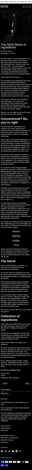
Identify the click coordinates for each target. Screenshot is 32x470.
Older (27, 383)
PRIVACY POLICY (7, 440)
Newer (5, 383)
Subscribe (4, 393)
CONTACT (4, 442)
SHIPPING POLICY (8, 435)
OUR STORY (5, 426)
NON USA (8, 457)
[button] (27, 6)
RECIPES (4, 430)
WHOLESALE (6, 428)
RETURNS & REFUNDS (9, 438)
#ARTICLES (5, 373)
